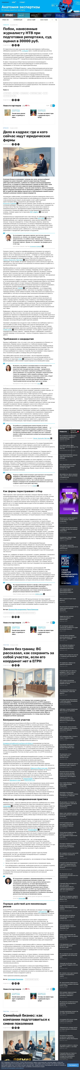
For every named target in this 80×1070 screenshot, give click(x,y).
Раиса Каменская (32, 609)
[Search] (56, 20)
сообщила (25, 51)
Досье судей (31, 19)
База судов (44, 19)
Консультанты (9, 612)
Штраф (16, 93)
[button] (13, 45)
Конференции (18, 19)
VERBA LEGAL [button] (7, 329)
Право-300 (5, 19)
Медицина (25, 93)
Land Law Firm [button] (42, 911)
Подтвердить (73, 1065)
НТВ (46, 93)
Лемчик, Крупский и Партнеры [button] (13, 260)
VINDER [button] (20, 288)
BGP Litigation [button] (34, 212)
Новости (6, 24)
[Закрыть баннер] (31, 1055)
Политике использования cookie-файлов (12, 1068)
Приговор (8, 93)
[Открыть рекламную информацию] (77, 513)
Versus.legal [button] (6, 806)
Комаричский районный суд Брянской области (18, 743)
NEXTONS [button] (41, 218)
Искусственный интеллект (26, 612)
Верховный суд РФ (32, 979)
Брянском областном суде (39, 768)
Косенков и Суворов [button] (9, 203)
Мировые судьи (36, 93)
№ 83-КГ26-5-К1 (29, 780)
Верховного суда (14, 780)
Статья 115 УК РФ (10, 96)
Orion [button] (20, 359)
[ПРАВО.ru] (8, 15)
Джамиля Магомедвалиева (17, 609)
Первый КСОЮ (27, 778)
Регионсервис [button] (32, 829)
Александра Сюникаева (15, 979)
